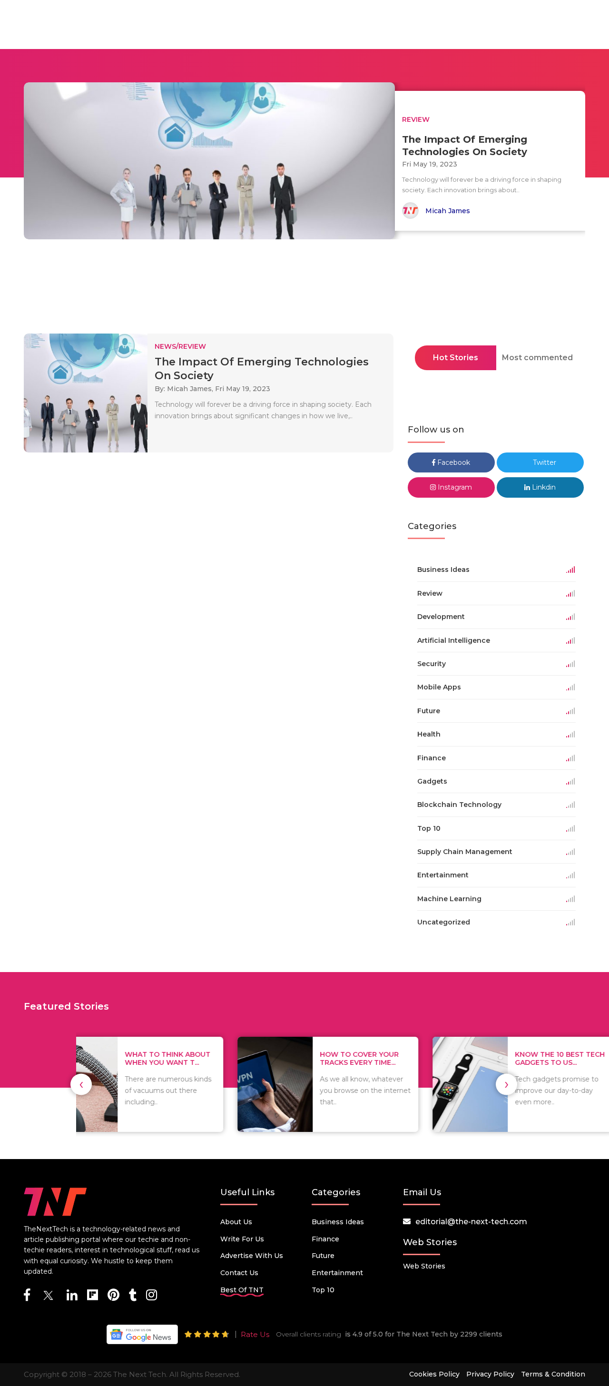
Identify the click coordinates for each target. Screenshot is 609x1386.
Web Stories (424, 1266)
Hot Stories (455, 357)
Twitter (543, 462)
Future (323, 1255)
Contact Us (239, 1272)
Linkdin (543, 487)
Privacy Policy (490, 1374)
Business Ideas (338, 1222)
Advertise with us (251, 1255)
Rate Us (255, 1334)
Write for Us (242, 1239)
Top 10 (323, 1290)
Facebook (452, 462)
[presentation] (81, 1084)
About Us (236, 1222)
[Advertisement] (304, 289)
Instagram (454, 487)
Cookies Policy (434, 1374)
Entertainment (337, 1272)
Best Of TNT (242, 1290)
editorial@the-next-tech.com (471, 1221)
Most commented (537, 357)
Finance (325, 1239)
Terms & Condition (553, 1374)
